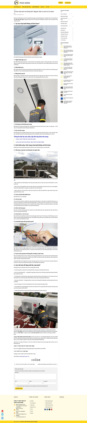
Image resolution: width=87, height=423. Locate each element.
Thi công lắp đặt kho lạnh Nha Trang (68, 92)
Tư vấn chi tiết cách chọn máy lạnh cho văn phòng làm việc (68, 68)
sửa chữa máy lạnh (35, 332)
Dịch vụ (42, 6)
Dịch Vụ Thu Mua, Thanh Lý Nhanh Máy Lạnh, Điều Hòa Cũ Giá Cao (68, 51)
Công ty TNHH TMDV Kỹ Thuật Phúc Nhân (26, 139)
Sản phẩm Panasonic (64, 34)
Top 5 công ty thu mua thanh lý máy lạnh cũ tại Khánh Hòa (68, 47)
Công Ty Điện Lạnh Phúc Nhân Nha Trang (27, 353)
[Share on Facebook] (32, 360)
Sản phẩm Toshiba (64, 36)
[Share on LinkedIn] (39, 360)
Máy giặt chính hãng (64, 16)
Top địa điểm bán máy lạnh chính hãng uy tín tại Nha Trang (68, 72)
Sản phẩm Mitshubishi (65, 32)
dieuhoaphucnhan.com (24, 356)
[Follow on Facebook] (45, 409)
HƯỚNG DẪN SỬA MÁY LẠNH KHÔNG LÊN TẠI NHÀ (47, 364)
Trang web (45, 381)
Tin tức (47, 6)
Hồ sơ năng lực (17, 6)
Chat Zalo (2, 415)
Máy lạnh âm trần (26, 6)
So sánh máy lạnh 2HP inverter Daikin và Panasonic (68, 77)
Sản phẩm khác (35, 6)
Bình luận (17, 372)
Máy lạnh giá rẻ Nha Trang (64, 19)
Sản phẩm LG (63, 30)
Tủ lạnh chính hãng (64, 38)
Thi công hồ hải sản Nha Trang (68, 95)
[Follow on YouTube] (51, 409)
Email (30, 381)
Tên (16, 381)
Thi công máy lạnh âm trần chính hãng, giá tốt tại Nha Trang (68, 87)
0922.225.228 (24, 142)
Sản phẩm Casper (64, 23)
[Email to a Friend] (36, 360)
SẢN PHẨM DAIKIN (64, 25)
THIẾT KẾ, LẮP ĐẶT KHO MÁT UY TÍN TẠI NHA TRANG (25, 364)
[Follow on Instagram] (47, 409)
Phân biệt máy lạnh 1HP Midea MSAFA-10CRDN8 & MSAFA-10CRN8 (68, 64)
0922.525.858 (37, 142)
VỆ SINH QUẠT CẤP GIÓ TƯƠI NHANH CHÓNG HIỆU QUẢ (68, 102)
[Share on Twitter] (34, 360)
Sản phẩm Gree (63, 28)
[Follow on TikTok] (49, 409)
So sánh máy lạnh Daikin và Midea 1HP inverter (68, 81)
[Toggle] (71, 14)
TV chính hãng (63, 40)
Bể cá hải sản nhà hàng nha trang (68, 98)
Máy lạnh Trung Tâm (64, 21)
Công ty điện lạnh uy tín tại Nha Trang (68, 84)
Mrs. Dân (22, 14)
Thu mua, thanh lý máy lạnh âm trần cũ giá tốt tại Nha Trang (68, 55)
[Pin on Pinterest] (37, 360)
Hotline (60, 2)
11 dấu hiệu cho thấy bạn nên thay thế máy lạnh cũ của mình (68, 59)
